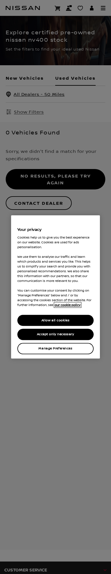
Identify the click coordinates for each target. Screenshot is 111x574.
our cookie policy (68, 305)
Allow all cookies (56, 320)
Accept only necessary (55, 334)
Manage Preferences (55, 349)
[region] (55, 286)
